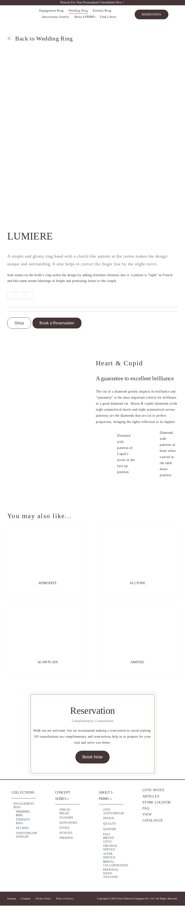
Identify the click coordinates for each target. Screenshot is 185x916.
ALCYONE (137, 583)
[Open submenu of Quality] (116, 824)
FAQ (145, 808)
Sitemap (11, 898)
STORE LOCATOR (156, 802)
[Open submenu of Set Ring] (29, 828)
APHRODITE (47, 583)
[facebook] (144, 838)
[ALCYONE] (138, 551)
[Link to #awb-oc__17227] (175, 14)
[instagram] (154, 838)
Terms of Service (64, 898)
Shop (19, 323)
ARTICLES (150, 796)
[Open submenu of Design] (116, 818)
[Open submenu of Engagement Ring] (29, 804)
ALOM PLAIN (47, 662)
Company (26, 898)
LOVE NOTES (153, 790)
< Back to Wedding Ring (40, 38)
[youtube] (163, 838)
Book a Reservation (57, 323)
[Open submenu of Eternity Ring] (29, 820)
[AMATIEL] (138, 630)
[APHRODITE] (47, 551)
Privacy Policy (43, 898)
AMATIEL (137, 662)
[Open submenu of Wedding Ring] (29, 812)
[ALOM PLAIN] (47, 630)
